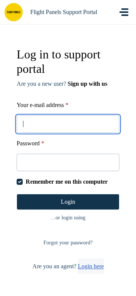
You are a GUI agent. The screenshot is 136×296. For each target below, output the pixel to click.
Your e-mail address (42, 105)
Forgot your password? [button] (68, 243)
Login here (91, 266)
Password (30, 143)
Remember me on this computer (67, 181)
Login (68, 201)
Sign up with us (87, 83)
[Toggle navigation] (123, 12)
